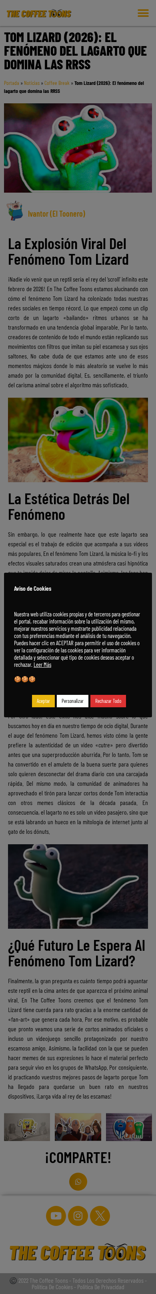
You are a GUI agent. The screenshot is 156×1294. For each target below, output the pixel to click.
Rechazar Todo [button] (108, 701)
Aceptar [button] (43, 701)
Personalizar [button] (73, 701)
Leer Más (42, 664)
